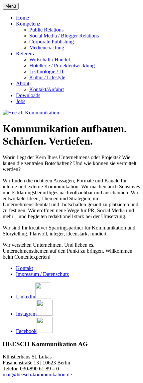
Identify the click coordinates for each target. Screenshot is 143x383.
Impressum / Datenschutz (42, 274)
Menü (10, 6)
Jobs (20, 101)
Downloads (28, 95)
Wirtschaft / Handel (49, 59)
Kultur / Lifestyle (47, 77)
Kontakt (24, 268)
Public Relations (46, 29)
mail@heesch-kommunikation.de (37, 374)
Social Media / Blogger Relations (64, 35)
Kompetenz (28, 24)
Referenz (25, 53)
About (22, 83)
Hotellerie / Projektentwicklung (62, 65)
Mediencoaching (46, 47)
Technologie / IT (46, 71)
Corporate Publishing (51, 41)
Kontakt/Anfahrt (46, 89)
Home (22, 18)
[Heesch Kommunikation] (31, 112)
